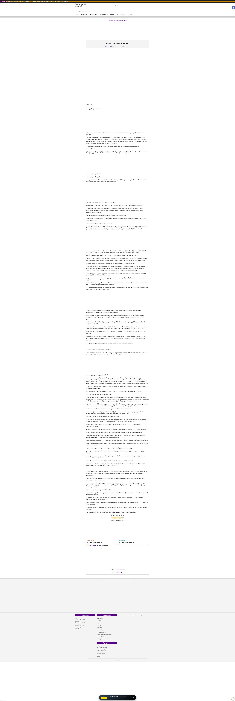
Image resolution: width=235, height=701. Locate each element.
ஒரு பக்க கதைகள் (78, 625)
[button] (233, 7)
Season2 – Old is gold (79, 621)
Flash (76, 618)
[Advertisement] (117, 31)
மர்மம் (123, 46)
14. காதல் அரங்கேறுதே (50, 1)
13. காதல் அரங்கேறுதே (62, 1)
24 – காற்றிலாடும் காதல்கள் (120, 570)
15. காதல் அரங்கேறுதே (37, 1)
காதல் (76, 628)
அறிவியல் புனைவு (78, 622)
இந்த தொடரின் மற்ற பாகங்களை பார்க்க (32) (118, 20)
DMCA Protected (117, 660)
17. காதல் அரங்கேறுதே (12, 1)
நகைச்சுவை (117, 46)
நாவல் (121, 46)
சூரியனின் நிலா (119, 572)
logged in (95, 545)
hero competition (78, 619)
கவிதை (76, 627)
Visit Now (104, 698)
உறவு (76, 624)
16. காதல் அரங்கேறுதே (24, 1)
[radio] (112, 518)
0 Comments (127, 46)
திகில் (114, 46)
